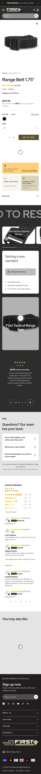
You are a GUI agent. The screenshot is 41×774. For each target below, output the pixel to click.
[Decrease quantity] (5, 137)
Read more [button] (8, 565)
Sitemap (27, 770)
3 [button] (20, 602)
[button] (7, 85)
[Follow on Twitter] (8, 704)
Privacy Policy (19, 770)
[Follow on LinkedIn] (28, 704)
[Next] (38, 3)
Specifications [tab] (18, 272)
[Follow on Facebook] (4, 704)
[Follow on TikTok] (23, 704)
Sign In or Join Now (29, 170)
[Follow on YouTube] (18, 704)
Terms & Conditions (8, 770)
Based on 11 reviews (11, 491)
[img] (16, 518)
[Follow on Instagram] (13, 704)
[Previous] (2, 3)
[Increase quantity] (14, 137)
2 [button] (15, 602)
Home (4, 73)
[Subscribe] (36, 697)
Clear (32, 16)
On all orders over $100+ (20, 3)
